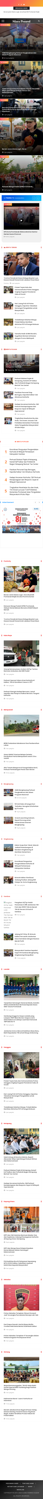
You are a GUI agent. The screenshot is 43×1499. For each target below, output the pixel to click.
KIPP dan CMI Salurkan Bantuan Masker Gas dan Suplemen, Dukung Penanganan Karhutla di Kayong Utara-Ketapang (21, 1237)
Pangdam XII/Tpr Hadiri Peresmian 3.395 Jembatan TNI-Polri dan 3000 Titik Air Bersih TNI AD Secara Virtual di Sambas (27, 907)
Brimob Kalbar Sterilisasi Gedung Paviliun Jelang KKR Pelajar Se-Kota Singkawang (26, 880)
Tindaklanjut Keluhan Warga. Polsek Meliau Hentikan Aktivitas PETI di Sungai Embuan (27, 322)
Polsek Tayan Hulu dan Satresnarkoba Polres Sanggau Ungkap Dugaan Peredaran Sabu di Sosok (27, 290)
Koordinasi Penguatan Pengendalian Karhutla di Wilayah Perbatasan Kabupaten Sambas (20, 365)
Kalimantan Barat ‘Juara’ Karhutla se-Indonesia (18, 1399)
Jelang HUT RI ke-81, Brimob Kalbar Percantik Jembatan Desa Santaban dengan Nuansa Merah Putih (27, 937)
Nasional (4, 100)
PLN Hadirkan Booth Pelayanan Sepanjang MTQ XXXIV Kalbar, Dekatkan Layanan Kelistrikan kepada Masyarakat (20, 1263)
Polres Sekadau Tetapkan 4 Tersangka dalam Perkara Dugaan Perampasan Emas (21, 1336)
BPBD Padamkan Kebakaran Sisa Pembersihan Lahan (21, 744)
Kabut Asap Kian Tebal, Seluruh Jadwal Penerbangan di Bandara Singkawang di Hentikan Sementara (27, 848)
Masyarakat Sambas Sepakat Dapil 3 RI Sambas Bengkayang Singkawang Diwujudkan (26, 952)
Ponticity (4, 119)
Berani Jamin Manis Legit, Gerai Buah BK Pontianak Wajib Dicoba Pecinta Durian (19, 596)
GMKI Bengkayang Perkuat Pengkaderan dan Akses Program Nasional (19, 54)
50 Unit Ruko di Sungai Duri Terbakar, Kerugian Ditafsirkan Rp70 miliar (26, 806)
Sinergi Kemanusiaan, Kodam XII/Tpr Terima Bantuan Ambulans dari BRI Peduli (20, 670)
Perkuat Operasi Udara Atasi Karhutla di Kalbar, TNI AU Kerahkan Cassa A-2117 (19, 681)
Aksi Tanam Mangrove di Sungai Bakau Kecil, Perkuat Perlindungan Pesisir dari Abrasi (21, 768)
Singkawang (11, 370)
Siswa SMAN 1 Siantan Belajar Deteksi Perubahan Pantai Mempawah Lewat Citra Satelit (20, 756)
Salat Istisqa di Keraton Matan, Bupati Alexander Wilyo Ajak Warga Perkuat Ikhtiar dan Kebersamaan (21, 90)
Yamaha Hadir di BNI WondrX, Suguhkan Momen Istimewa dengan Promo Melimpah (26, 336)
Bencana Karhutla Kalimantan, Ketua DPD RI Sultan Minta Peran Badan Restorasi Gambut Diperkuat (19, 109)
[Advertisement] (21, 1453)
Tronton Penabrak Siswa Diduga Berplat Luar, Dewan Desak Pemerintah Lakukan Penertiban (21, 279)
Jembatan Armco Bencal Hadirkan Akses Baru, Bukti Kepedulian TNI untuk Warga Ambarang (21, 1032)
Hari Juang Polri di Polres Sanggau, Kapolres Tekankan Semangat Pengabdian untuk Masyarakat (26, 307)
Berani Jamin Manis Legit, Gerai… (14, 149)
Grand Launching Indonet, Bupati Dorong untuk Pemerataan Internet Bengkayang (25, 821)
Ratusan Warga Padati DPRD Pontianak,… (18, 187)
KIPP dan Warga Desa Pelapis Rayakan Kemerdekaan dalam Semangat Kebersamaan (18, 1250)
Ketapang (4, 62)
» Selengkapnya (19, 198)
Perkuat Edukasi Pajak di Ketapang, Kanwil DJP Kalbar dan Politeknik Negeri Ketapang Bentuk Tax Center (27, 381)
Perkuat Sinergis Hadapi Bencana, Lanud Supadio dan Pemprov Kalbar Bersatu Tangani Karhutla (21, 693)
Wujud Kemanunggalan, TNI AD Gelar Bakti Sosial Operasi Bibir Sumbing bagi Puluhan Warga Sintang (20, 1387)
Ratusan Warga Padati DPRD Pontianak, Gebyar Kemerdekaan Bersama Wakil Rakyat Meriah (21, 13)
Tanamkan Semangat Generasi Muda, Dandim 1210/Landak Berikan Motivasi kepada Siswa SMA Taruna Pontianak (21, 1005)
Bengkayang (5, 25)
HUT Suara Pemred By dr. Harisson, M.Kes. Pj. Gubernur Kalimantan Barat (21, 233)
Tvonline (8, 204)
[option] (21, 220)
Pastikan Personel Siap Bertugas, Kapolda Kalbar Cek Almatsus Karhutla (26, 394)
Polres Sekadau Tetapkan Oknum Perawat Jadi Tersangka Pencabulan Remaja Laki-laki (21, 1314)
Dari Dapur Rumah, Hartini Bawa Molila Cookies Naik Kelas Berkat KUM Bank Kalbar (20, 1325)
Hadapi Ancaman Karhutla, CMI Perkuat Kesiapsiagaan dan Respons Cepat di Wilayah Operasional (27, 407)
